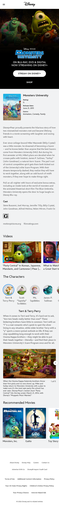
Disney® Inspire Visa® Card (37, 469)
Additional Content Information (29, 479)
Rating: (25, 100)
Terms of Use (10, 479)
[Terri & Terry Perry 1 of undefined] (8, 290)
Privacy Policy (49, 479)
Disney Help (26, 463)
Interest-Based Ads (38, 493)
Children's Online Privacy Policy (42, 486)
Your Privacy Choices (21, 493)
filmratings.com (31, 224)
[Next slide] (54, 364)
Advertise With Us (18, 469)
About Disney (14, 463)
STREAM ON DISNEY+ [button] (29, 73)
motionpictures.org (12, 224)
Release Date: (28, 106)
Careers (36, 463)
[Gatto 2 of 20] (36, 423)
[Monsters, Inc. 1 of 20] (13, 423)
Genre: (25, 112)
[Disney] (29, 4)
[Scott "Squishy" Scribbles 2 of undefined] (21, 290)
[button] (4, 4)
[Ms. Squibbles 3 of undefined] (35, 290)
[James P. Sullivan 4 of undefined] (48, 290)
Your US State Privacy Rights (16, 486)
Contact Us (45, 463)
